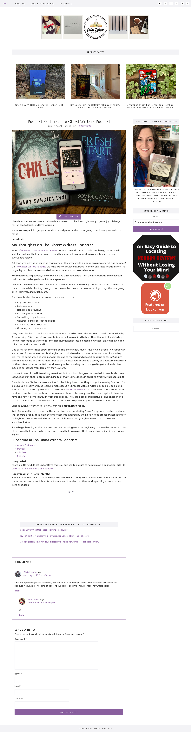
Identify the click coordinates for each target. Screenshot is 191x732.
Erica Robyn (33, 599)
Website (19, 698)
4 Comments (85, 126)
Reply (17, 590)
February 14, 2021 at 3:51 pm (41, 602)
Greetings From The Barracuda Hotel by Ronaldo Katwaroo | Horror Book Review (150, 106)
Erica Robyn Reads (95, 27)
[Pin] (72, 491)
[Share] (64, 491)
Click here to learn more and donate (32, 468)
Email (18, 686)
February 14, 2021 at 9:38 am (37, 575)
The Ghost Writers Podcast (31, 266)
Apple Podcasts (26, 445)
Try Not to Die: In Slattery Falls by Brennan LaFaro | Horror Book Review (95, 106)
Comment (21, 639)
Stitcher (21, 452)
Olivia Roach (29, 572)
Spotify (21, 456)
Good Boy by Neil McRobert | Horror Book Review (39, 106)
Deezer (21, 448)
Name (18, 673)
